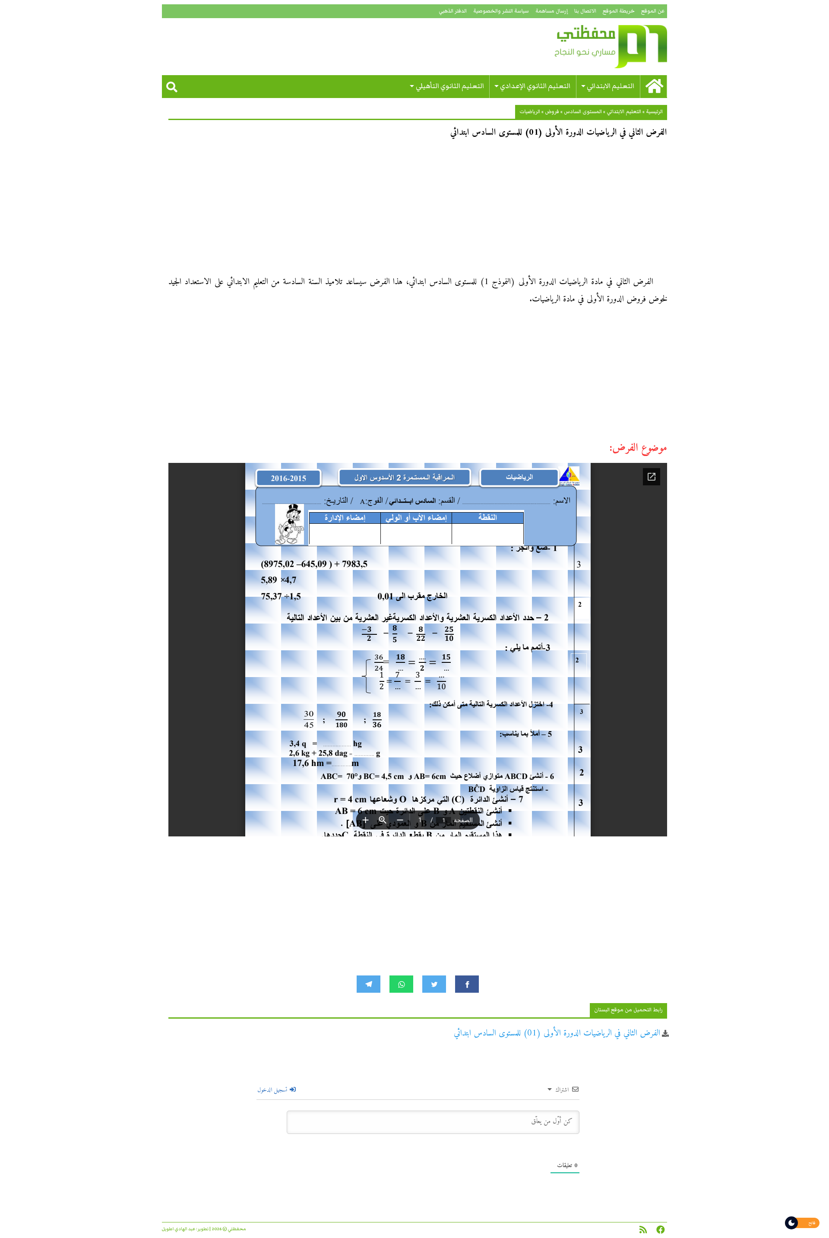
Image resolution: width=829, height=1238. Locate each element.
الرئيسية (654, 112)
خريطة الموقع (619, 11)
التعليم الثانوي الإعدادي (535, 86)
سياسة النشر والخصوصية (501, 11)
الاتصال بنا (585, 11)
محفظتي (586, 46)
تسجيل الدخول (273, 1090)
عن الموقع (652, 11)
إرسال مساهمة (551, 11)
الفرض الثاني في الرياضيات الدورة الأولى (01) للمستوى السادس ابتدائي (557, 1033)
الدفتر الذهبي (453, 11)
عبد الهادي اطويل (178, 1228)
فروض (552, 112)
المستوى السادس (583, 112)
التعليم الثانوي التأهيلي (450, 86)
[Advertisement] (417, 209)
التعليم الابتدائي (610, 86)
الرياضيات (529, 112)
